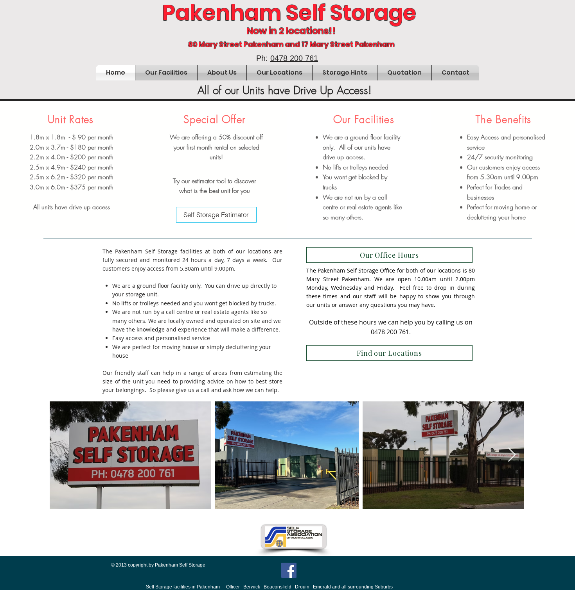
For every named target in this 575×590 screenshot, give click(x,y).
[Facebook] (288, 570)
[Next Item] (511, 455)
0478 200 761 (294, 58)
